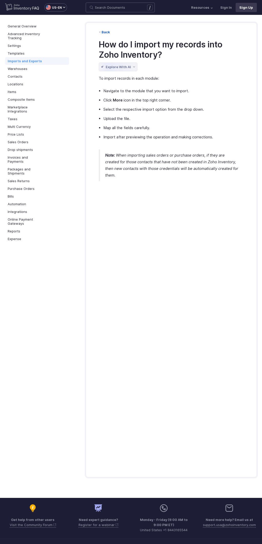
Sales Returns (19, 181)
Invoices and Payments (18, 159)
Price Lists (16, 134)
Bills (11, 196)
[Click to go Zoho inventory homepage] (18, 7)
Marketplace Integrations (18, 109)
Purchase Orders (21, 189)
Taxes (12, 119)
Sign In (226, 7)
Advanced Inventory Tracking (24, 36)
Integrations (17, 212)
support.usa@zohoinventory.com (229, 525)
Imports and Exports (25, 61)
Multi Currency (19, 127)
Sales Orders (18, 142)
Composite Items (21, 99)
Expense (14, 239)
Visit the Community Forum (31, 525)
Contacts (15, 76)
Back (106, 32)
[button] (53, 7)
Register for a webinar (97, 525)
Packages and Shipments (19, 171)
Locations (15, 84)
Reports (14, 231)
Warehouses (17, 69)
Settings (14, 46)
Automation (17, 204)
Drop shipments (20, 150)
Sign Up (246, 7)
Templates (16, 53)
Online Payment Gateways (20, 221)
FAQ (35, 8)
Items (12, 92)
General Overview (22, 26)
